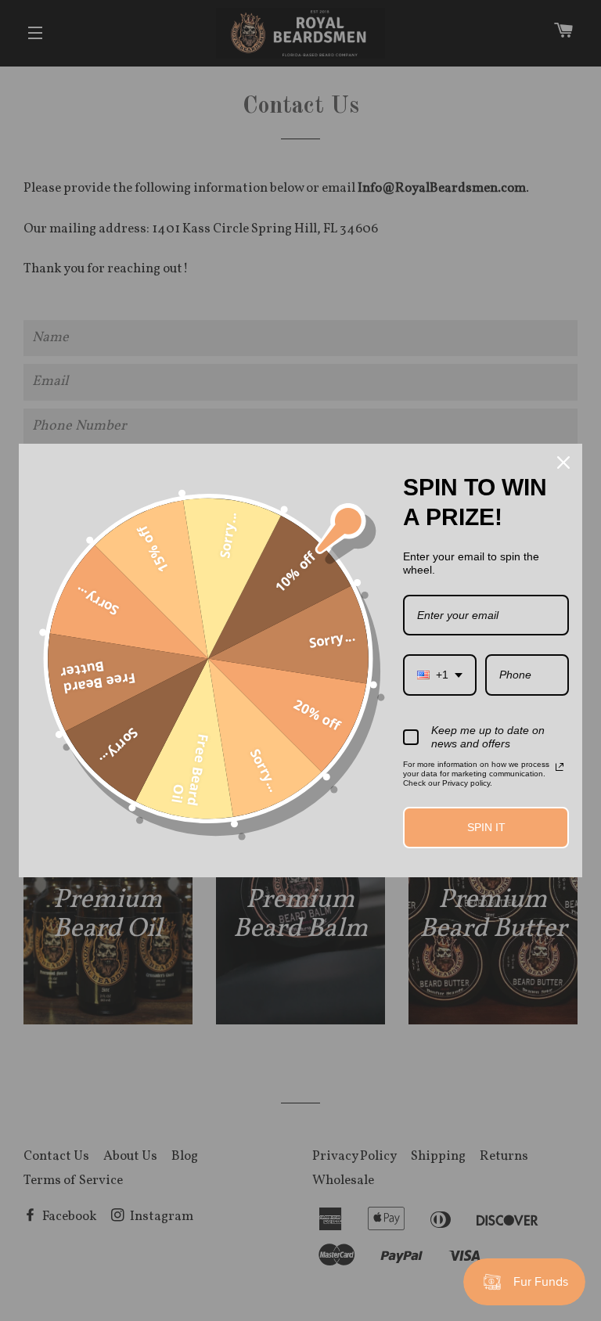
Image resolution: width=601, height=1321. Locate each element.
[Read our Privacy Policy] (559, 767)
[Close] (563, 462)
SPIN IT (486, 827)
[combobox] (440, 675)
